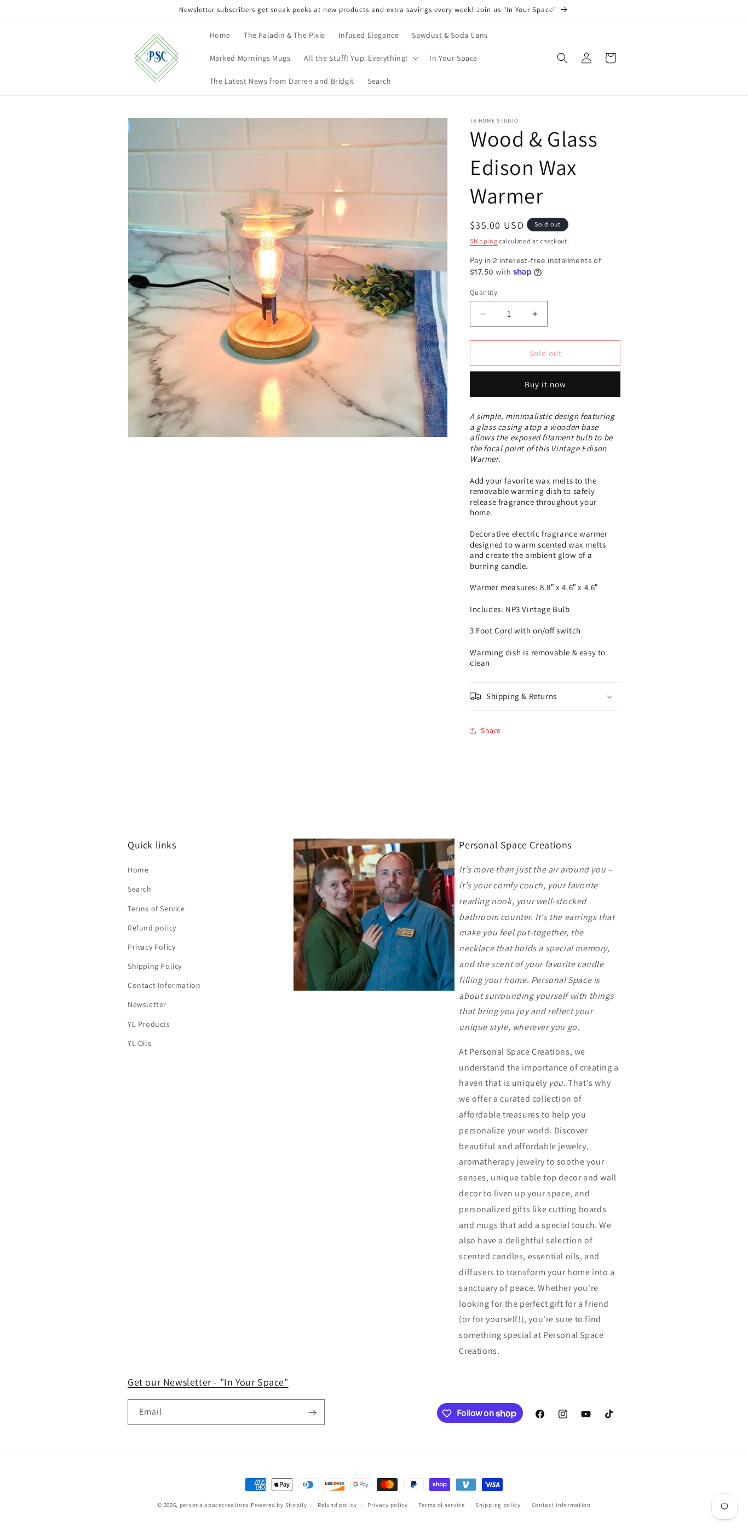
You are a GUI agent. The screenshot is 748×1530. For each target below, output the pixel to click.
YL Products (149, 1024)
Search (140, 889)
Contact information (561, 1504)
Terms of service (441, 1504)
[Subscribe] (312, 1413)
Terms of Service (156, 909)
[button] (360, 57)
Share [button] (491, 730)
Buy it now (545, 384)
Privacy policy (387, 1504)
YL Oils (139, 1043)
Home (138, 870)
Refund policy (152, 928)
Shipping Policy (155, 966)
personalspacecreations (214, 1505)
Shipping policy (498, 1504)
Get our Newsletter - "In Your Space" (208, 1382)
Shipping (484, 241)
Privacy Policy (151, 947)
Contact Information (164, 986)
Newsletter (147, 1005)
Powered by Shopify (279, 1505)
